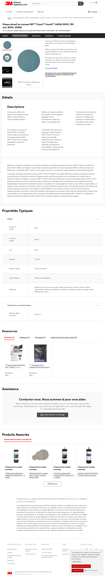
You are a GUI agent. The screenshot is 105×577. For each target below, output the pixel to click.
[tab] (9, 337)
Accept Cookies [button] (77, 570)
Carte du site (66, 554)
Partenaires (10, 560)
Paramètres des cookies (46, 571)
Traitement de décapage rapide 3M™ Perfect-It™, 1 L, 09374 (15, 475)
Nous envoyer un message (55, 415)
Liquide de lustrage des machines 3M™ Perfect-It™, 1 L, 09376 (64, 475)
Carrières (10, 552)
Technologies (11, 563)
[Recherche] (81, 4)
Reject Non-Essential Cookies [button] (81, 566)
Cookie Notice (76, 561)
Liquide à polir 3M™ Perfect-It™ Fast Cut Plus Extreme (88, 474)
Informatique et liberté (32, 571)
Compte (94, 12)
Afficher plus (52, 484)
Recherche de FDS (47, 549)
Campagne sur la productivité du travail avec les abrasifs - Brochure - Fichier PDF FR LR (40, 366)
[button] (91, 570)
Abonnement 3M (30, 554)
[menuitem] (5, 35)
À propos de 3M (12, 549)
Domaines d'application (24, 12)
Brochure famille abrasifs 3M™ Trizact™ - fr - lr (15, 366)
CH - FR (92, 2)
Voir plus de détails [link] (51, 68)
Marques (41, 12)
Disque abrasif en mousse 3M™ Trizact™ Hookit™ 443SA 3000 (38, 475)
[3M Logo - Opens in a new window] (17, 4)
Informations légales (20, 571)
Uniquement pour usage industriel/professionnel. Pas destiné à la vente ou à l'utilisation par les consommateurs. (61, 74)
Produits (9, 12)
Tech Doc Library (47, 552)
